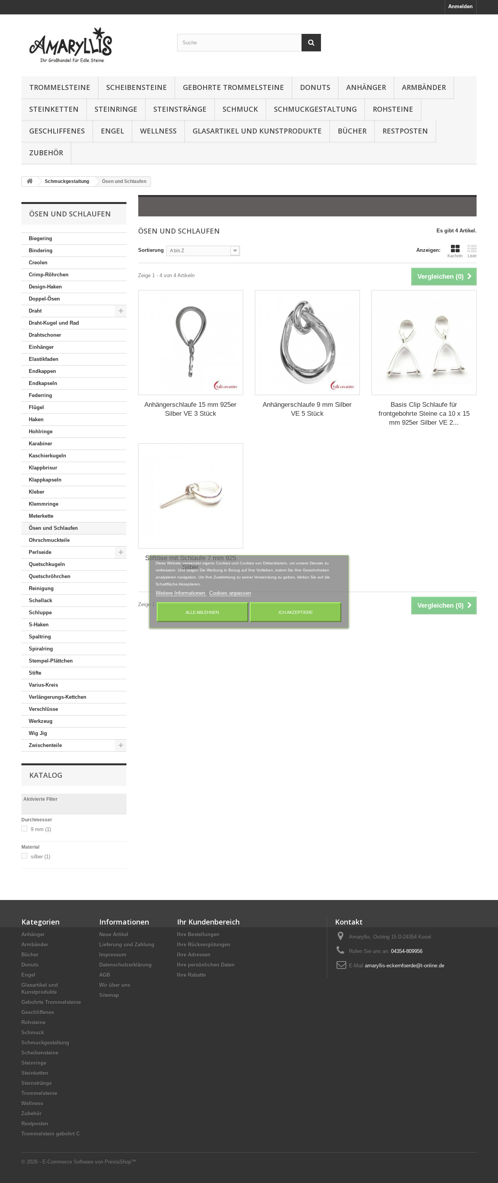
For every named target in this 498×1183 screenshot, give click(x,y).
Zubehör (46, 152)
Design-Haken (45, 287)
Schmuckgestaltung (315, 109)
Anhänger (366, 87)
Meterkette (41, 516)
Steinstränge (180, 109)
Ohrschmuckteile (49, 540)
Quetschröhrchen (49, 576)
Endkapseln (43, 383)
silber (40, 857)
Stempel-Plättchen (51, 661)
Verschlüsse (43, 709)
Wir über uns (114, 985)
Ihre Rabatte (191, 975)
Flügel (36, 407)
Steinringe (116, 109)
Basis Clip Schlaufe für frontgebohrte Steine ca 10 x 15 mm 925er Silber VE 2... (424, 413)
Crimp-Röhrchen (48, 275)
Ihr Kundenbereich (208, 921)
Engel (112, 130)
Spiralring (41, 649)
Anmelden (460, 6)
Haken (36, 419)
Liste (472, 255)
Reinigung (41, 588)
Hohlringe (41, 431)
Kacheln (455, 255)
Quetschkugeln (47, 564)
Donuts (315, 87)
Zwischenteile (45, 745)
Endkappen (42, 371)
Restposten (405, 130)
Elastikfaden (43, 359)
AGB (104, 975)
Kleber (36, 492)
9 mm (41, 829)
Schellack (40, 600)
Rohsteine (393, 109)
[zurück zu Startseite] (29, 181)
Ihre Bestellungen (198, 934)
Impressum (112, 955)
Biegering (40, 238)
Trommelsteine (59, 87)
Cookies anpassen (230, 593)
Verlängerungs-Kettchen (57, 697)
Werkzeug (41, 721)
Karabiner (40, 443)
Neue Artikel (113, 934)
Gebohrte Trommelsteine (233, 87)
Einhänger (41, 347)
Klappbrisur (43, 468)
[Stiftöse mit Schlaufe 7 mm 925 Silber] (190, 496)
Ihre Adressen (193, 955)
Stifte (35, 673)
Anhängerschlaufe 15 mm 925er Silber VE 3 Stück (190, 409)
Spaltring (40, 637)
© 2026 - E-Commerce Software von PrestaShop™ (78, 1162)
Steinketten (54, 109)
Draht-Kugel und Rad (54, 323)
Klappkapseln (45, 480)
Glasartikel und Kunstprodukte (257, 130)
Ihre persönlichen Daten (206, 965)
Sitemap (109, 995)
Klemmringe (43, 504)
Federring (40, 395)
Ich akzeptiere (296, 612)
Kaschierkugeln (47, 456)
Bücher (352, 130)
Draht (35, 311)
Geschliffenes (57, 130)
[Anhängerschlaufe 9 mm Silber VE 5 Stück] (307, 342)
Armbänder (424, 87)
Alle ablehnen (202, 612)
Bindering (41, 250)
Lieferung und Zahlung (126, 944)
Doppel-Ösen (44, 299)
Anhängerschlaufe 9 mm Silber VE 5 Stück (307, 409)
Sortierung (151, 250)
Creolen (38, 262)
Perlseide (40, 552)
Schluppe (40, 612)
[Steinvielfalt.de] (93, 43)
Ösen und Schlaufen (53, 528)
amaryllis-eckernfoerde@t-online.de (404, 966)
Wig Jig (38, 733)
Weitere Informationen (181, 593)
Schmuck (240, 109)
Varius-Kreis (43, 685)
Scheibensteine (136, 87)
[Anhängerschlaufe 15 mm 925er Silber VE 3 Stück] (190, 342)
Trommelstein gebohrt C (50, 1134)
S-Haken (39, 625)
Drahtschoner (45, 335)
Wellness (158, 130)
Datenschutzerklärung (125, 965)
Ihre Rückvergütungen (203, 944)
